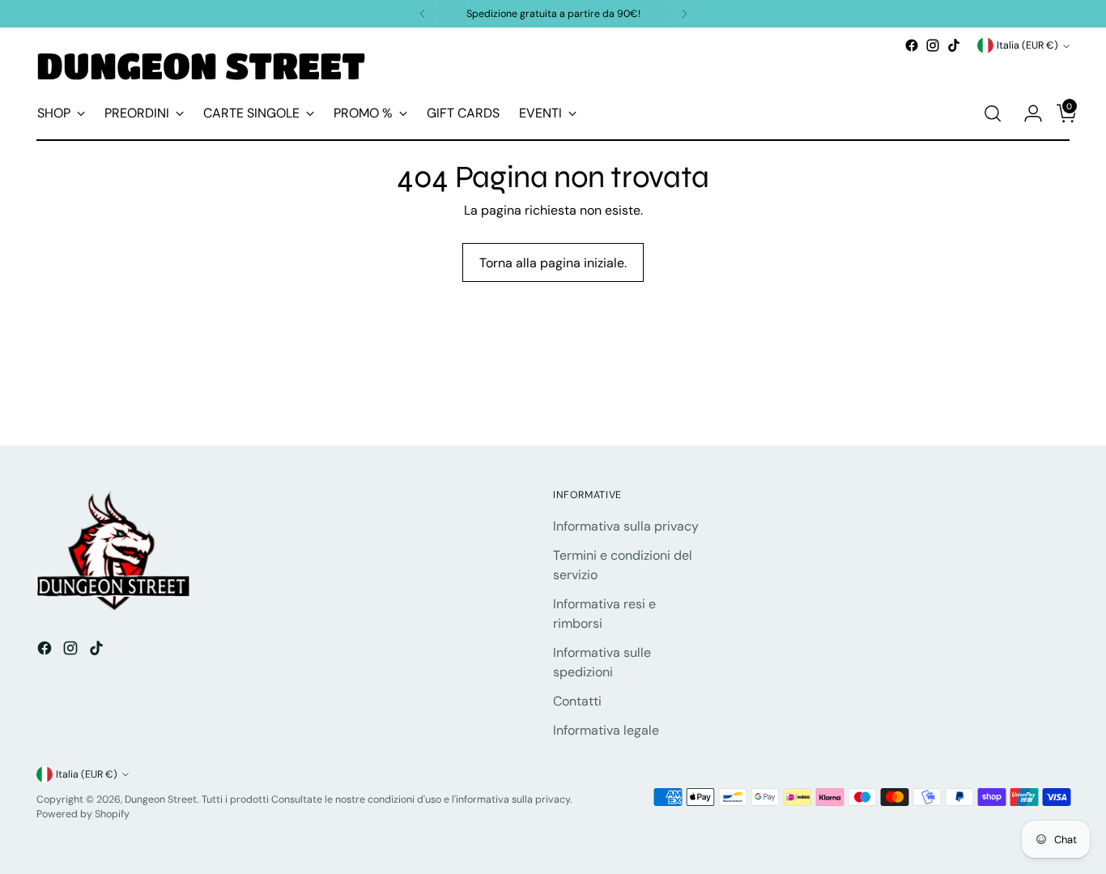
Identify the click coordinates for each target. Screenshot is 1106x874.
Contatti (577, 701)
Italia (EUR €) (1027, 45)
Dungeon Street (161, 799)
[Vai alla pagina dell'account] (1026, 113)
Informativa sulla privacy (626, 526)
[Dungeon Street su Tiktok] (953, 45)
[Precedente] (422, 14)
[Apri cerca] (992, 113)
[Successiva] (684, 14)
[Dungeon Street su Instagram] (932, 45)
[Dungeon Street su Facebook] (911, 45)
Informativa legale (606, 730)
